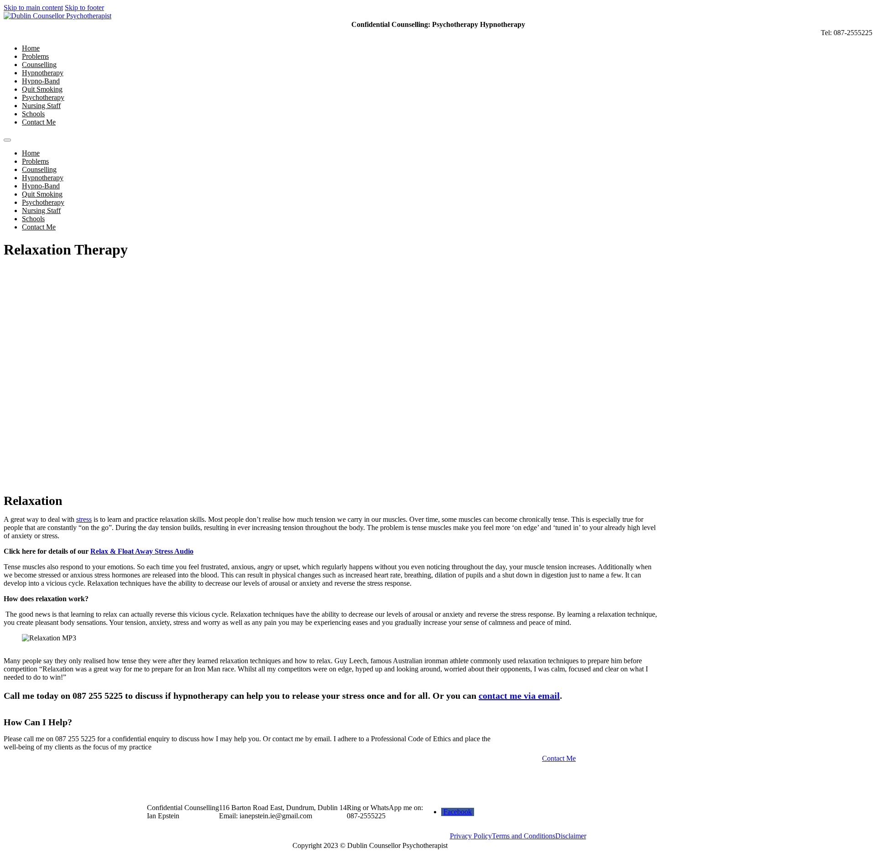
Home (31, 48)
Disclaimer (570, 836)
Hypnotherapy (42, 73)
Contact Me (39, 122)
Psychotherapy (43, 97)
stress (84, 519)
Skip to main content (33, 7)
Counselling (39, 64)
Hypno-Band (41, 81)
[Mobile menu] (7, 140)
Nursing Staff (41, 105)
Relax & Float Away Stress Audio (141, 551)
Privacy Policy (471, 836)
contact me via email (519, 696)
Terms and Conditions (523, 836)
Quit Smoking (42, 89)
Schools (33, 114)
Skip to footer (84, 7)
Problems (35, 56)
